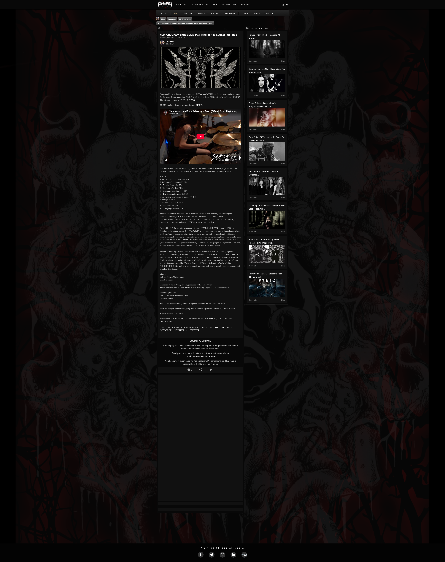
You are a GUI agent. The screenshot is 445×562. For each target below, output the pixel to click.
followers (230, 14)
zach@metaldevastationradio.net (200, 356)
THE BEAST (170, 41)
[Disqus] (200, 408)
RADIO (179, 4)
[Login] (283, 4)
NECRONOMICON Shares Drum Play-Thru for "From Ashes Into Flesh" (185, 23)
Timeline (163, 14)
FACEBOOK (210, 318)
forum (245, 14)
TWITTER (222, 318)
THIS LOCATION (188, 100)
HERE (199, 105)
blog (176, 14)
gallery (188, 14)
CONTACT (215, 4)
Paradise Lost (168, 185)
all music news (185, 19)
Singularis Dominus (171, 190)
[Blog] (159, 28)
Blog (163, 19)
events (201, 14)
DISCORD (244, 4)
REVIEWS (226, 4)
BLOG (186, 4)
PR (207, 4)
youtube (215, 14)
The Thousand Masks (171, 193)
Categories (172, 19)
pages (257, 14)
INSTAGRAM (166, 321)
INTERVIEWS (197, 4)
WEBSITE (213, 327)
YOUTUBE (179, 330)
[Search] (287, 4)
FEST (235, 4)
